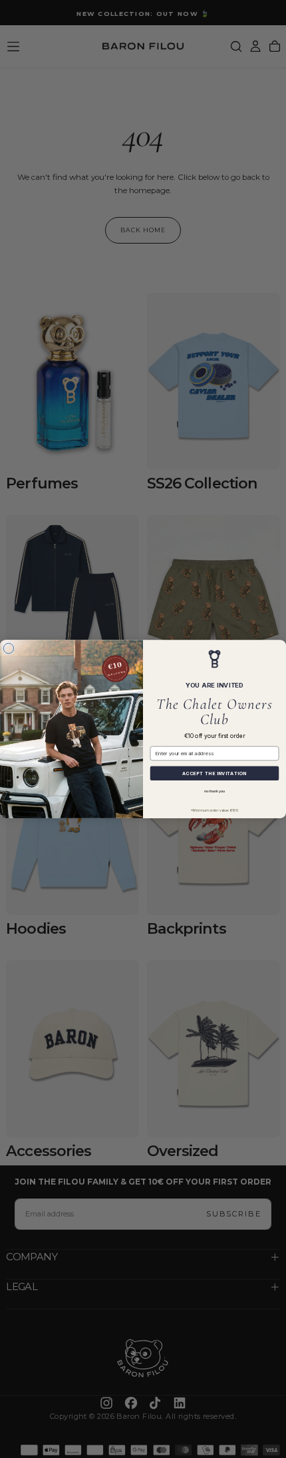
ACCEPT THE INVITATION (214, 773)
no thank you (214, 791)
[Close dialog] (8, 648)
